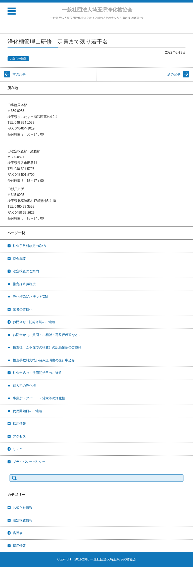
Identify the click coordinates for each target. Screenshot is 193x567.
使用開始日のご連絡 (27, 411)
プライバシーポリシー (29, 462)
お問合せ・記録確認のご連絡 (34, 322)
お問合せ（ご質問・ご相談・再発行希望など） (47, 335)
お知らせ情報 (18, 58)
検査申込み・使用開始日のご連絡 (37, 373)
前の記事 (19, 74)
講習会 (18, 533)
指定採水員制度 (24, 284)
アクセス (19, 436)
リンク (18, 449)
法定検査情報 (22, 520)
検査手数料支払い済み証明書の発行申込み (44, 360)
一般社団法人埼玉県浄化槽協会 (97, 9)
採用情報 (19, 423)
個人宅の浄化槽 (24, 385)
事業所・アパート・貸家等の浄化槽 (39, 398)
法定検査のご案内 (26, 271)
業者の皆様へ (22, 309)
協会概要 (19, 258)
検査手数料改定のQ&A (29, 246)
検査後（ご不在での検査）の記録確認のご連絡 (47, 347)
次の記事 (173, 74)
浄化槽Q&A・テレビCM (30, 296)
